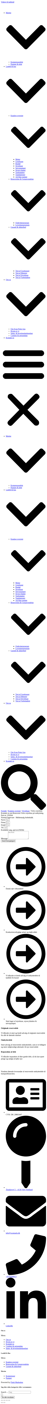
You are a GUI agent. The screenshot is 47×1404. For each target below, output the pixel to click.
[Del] (7, 1400)
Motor (17, 159)
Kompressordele (17, 62)
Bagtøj (17, 164)
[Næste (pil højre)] (4, 1402)
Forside (4, 811)
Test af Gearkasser (22, 271)
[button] (23, 387)
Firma (3, 822)
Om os (8, 1340)
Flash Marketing (17, 1382)
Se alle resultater (8, 1397)
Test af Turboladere (22, 277)
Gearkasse (19, 161)
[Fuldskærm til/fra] (4, 1400)
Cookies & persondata (19, 336)
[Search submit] (2, 1395)
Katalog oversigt (14, 811)
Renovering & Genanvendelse (17, 1364)
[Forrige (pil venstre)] (2, 1402)
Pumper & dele (16, 64)
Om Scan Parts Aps (18, 329)
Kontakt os (10, 338)
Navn (3, 820)
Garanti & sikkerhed (13, 1366)
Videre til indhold (7, 2)
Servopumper (20, 168)
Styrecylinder (20, 170)
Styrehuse (19, 166)
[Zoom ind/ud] (2, 1400)
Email (3, 825)
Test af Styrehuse (21, 275)
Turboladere (20, 172)
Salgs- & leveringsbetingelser (22, 333)
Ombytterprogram (22, 223)
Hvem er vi (15, 331)
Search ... (4, 1392)
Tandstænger (20, 175)
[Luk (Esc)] (9, 1400)
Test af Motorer (21, 273)
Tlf (2, 827)
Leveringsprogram (22, 225)
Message (4, 838)
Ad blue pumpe (21, 177)
